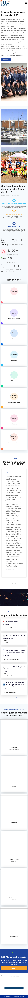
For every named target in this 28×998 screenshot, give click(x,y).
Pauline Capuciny (14, 898)
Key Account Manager (12, 621)
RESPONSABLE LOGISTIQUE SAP (15, 635)
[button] (12, 583)
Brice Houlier (14, 784)
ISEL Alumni (14, 996)
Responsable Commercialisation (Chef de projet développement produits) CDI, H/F (15, 684)
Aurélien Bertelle (14, 936)
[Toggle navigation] (26, 3)
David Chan (14, 747)
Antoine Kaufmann (14, 859)
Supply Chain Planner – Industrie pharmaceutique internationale (15, 651)
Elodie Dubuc (14, 822)
